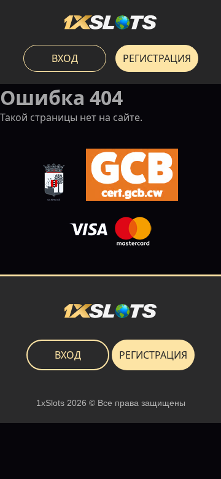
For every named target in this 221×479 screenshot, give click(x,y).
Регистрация (157, 58)
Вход (65, 58)
